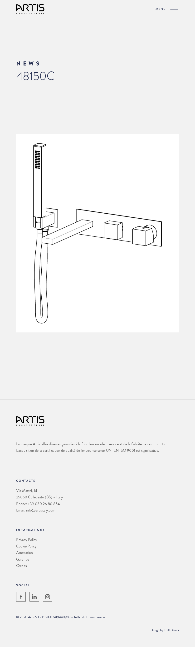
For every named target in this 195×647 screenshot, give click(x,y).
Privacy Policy (26, 539)
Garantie (22, 559)
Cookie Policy (26, 546)
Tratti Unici (171, 629)
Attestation (24, 552)
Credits (21, 565)
